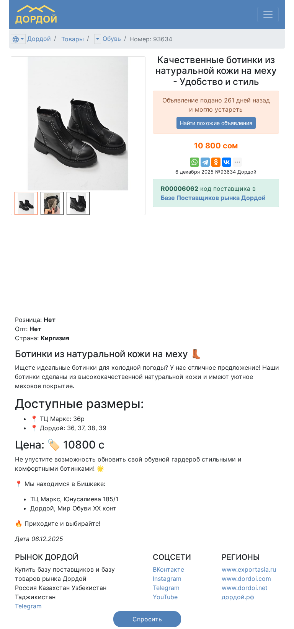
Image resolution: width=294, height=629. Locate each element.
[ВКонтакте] (226, 162)
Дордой (39, 38)
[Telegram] (205, 162)
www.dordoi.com (246, 578)
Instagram (167, 578)
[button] (147, 619)
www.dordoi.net (245, 588)
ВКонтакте (168, 569)
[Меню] (268, 14)
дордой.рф (238, 597)
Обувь (112, 38)
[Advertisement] (216, 261)
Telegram (28, 606)
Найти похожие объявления (216, 123)
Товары (72, 39)
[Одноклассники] (215, 162)
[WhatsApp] (194, 162)
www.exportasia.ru (249, 569)
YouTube (165, 597)
